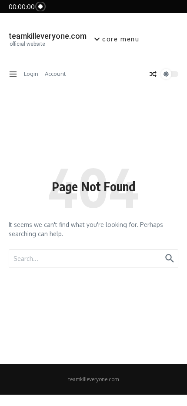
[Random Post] (153, 74)
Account (55, 73)
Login (31, 73)
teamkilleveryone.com (48, 36)
